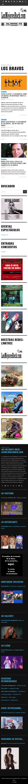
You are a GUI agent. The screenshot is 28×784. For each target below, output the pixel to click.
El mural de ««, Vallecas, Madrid (13, 498)
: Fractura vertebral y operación (13, 743)
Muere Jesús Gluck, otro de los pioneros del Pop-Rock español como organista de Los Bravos (13, 163)
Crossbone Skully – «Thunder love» (11, 694)
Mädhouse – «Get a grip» (8, 697)
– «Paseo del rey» (13, 685)
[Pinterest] (11, 1)
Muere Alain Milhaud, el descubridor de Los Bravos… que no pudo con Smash (13, 123)
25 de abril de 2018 (9, 127)
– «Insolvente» (13, 691)
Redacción (3, 99)
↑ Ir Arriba (14, 782)
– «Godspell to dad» (10, 688)
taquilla (3, 252)
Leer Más (3, 115)
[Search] (3, 4)
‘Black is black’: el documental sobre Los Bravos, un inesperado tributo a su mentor (14, 96)
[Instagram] (6, 1)
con (8, 650)
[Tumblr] (17, 1)
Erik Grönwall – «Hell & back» (9, 700)
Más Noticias (3, 91)
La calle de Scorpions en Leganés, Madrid (13, 712)
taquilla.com (4, 235)
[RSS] (14, 1)
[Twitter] (19, 1)
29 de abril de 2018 (10, 99)
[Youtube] (22, 1)
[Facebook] (3, 1)
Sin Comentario (24, 114)
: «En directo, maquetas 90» (13, 586)
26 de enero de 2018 (10, 167)
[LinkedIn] (8, 1)
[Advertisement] (14, 46)
